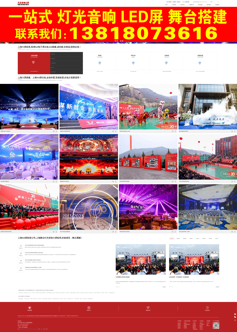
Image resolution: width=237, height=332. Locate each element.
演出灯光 (33, 292)
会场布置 (208, 320)
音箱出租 (182, 4)
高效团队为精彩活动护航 (6, 231)
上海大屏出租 (20, 292)
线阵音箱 (50, 298)
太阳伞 (81, 298)
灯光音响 (39, 298)
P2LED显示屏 (53, 71)
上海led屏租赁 (20, 298)
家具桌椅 (209, 4)
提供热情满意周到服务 (124, 181)
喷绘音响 (35, 298)
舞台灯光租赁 (46, 290)
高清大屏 (52, 67)
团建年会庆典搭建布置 (65, 131)
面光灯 (29, 292)
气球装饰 (102, 292)
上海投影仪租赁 (38, 290)
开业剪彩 (67, 292)
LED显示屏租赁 (45, 298)
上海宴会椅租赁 (73, 292)
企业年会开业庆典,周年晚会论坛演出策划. (34, 252)
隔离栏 (77, 298)
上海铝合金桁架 (187, 320)
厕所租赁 (91, 292)
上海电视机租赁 (90, 298)
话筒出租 (178, 1)
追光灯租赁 (26, 292)
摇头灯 (61, 298)
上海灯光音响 (202, 324)
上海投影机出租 (112, 292)
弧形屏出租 (53, 58)
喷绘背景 (194, 326)
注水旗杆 (31, 298)
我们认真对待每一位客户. (184, 231)
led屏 (166, 4)
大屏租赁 (174, 4)
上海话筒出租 (26, 298)
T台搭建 (194, 324)
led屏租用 (174, 1)
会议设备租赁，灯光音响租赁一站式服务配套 (179, 277)
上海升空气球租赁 (96, 292)
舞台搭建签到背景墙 (183, 131)
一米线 (74, 298)
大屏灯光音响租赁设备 (184, 181)
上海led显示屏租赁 (187, 324)
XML (207, 324)
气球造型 (84, 298)
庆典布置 (179, 320)
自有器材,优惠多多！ (5, 181)
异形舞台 (185, 326)
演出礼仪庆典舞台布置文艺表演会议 (33, 260)
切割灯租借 (38, 292)
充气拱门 (106, 292)
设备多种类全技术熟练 (124, 231)
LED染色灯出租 (70, 298)
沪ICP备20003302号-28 (74, 315)
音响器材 (185, 325)
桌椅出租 (78, 292)
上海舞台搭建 (21, 290)
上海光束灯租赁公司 (56, 298)
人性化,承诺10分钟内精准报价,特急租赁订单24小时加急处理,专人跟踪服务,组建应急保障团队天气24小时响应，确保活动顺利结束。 (46, 269)
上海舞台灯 (191, 4)
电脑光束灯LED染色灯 (5, 131)
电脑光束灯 (63, 292)
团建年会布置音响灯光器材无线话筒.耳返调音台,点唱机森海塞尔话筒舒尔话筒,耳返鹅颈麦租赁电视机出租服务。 (43, 247)
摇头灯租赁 (58, 292)
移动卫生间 (86, 292)
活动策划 (179, 325)
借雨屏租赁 (53, 54)
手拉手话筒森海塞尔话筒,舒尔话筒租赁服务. (34, 245)
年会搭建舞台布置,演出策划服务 (123, 277)
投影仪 (54, 292)
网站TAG (208, 325)
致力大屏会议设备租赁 (65, 231)
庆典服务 (217, 4)
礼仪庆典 (201, 320)
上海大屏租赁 (168, 1)
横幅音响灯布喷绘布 (64, 181)
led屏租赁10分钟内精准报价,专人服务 (33, 267)
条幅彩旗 (82, 292)
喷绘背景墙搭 (43, 292)
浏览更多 (164, 286)
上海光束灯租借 (196, 1)
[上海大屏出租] (23, 3)
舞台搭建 (187, 1)
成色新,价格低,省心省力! (125, 131)
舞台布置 (201, 325)
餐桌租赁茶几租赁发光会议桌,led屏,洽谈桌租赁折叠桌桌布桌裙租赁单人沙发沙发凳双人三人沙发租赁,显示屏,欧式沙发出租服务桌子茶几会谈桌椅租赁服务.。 (51, 254)
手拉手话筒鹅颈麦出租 (29, 290)
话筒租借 (51, 290)
